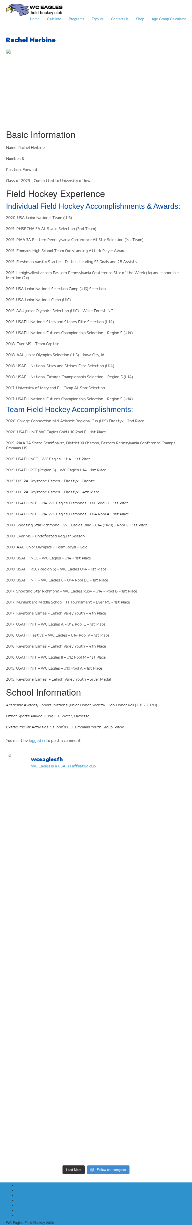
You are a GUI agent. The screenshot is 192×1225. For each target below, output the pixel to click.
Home (35, 18)
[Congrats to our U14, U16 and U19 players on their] (50, 1099)
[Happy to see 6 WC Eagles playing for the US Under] (50, 890)
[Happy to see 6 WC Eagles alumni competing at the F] (141, 1016)
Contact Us (119, 18)
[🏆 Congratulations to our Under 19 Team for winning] (50, 963)
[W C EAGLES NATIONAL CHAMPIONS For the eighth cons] (50, 928)
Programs (76, 18)
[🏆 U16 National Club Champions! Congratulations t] (141, 960)
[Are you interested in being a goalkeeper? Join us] (50, 803)
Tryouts (98, 18)
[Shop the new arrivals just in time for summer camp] (141, 911)
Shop (140, 18)
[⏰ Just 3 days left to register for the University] (141, 1053)
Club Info (54, 18)
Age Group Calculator (169, 18)
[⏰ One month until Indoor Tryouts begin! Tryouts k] (50, 1021)
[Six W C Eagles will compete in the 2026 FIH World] (141, 790)
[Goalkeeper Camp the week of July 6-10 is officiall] (50, 1133)
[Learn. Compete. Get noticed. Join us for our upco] (141, 1141)
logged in (37, 740)
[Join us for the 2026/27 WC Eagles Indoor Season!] (141, 853)
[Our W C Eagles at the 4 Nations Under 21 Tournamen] (50, 843)
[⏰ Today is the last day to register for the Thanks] (50, 1056)
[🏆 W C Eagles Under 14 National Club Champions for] (50, 983)
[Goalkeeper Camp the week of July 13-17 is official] (141, 1089)
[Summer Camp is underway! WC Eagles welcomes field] (141, 890)
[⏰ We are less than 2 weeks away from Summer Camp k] (141, 991)
